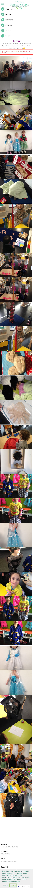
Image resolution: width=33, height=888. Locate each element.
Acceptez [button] (13, 885)
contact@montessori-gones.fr (8, 861)
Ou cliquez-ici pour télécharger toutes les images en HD (17, 52)
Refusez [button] (5, 885)
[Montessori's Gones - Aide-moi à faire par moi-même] (16, 3)
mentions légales (15, 881)
